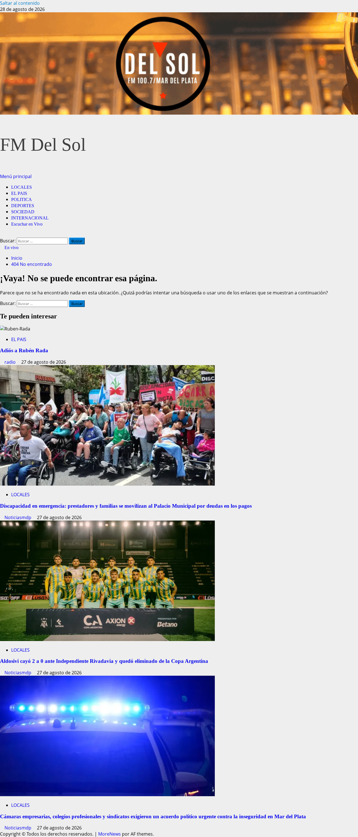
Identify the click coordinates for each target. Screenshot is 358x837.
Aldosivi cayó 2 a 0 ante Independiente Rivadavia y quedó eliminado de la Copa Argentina (104, 661)
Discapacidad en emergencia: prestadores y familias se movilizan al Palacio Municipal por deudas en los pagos (126, 506)
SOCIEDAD (22, 211)
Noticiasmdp (18, 517)
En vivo (10, 247)
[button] (16, 176)
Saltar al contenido (20, 3)
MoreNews (109, 834)
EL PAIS (19, 193)
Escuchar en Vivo (27, 224)
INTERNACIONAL (30, 218)
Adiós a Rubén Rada (24, 350)
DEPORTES (22, 205)
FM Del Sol (43, 144)
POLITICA (21, 199)
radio (10, 362)
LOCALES (21, 187)
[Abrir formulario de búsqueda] (1, 234)
